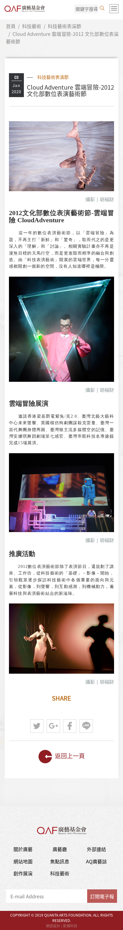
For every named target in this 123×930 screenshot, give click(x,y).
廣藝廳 (60, 849)
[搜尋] (102, 8)
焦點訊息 (59, 861)
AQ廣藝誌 (96, 861)
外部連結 (96, 849)
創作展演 (23, 873)
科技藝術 (31, 26)
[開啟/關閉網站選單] (114, 8)
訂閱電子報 (102, 896)
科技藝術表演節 (64, 26)
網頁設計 (53, 926)
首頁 (11, 26)
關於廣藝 (23, 849)
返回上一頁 (70, 755)
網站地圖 (23, 861)
